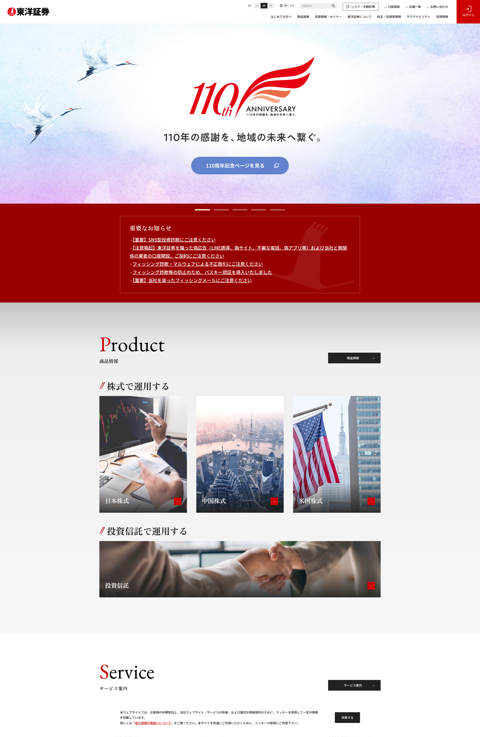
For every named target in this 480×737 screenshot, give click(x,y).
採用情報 (442, 16)
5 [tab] (277, 209)
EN (292, 5)
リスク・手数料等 (363, 6)
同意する (347, 717)
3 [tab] (240, 209)
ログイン (468, 15)
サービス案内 (353, 685)
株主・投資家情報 (389, 16)
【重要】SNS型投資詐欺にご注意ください (174, 239)
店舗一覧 (415, 6)
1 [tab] (202, 209)
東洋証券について (359, 16)
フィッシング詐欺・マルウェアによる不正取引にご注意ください (198, 263)
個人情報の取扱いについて (153, 723)
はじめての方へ (281, 16)
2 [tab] (221, 209)
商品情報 (303, 16)
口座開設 (394, 6)
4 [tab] (258, 209)
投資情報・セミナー (328, 16)
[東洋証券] (29, 10)
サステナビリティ (418, 16)
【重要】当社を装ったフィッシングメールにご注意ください (192, 280)
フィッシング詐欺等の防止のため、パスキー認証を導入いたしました (202, 272)
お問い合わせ (439, 6)
